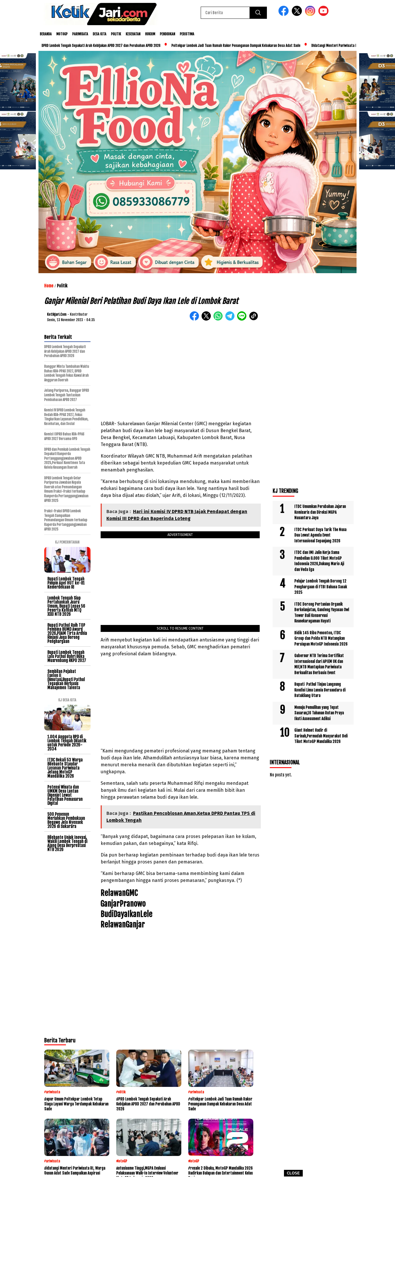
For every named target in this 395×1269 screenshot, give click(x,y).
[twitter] (298, 14)
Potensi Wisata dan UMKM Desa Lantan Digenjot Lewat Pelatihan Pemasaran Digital (65, 795)
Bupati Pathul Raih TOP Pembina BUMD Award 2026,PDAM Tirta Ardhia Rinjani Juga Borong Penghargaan (67, 633)
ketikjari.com (57, 314)
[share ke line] (243, 319)
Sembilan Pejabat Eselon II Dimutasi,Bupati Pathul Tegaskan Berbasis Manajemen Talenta (66, 679)
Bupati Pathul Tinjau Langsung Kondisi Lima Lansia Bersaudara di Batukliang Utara (320, 690)
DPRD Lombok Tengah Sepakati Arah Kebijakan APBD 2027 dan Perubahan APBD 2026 (66, 45)
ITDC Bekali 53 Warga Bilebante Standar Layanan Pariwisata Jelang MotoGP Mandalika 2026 (65, 767)
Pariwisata (80, 34)
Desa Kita (99, 34)
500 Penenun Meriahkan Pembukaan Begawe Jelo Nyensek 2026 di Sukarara (66, 820)
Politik (116, 34)
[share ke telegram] (231, 319)
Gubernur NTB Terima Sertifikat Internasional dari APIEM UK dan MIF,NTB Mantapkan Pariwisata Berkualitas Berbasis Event (319, 664)
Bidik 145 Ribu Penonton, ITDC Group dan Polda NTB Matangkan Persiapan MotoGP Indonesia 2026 (321, 638)
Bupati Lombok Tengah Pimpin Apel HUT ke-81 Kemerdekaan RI (66, 582)
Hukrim (150, 34)
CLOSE (293, 1173)
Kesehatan (133, 34)
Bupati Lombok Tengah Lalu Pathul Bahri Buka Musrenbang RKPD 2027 (66, 656)
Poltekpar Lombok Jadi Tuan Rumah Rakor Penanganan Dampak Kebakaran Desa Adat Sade (201, 45)
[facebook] (284, 14)
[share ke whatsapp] (219, 319)
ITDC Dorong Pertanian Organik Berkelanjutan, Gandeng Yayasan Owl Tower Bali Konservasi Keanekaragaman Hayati (321, 613)
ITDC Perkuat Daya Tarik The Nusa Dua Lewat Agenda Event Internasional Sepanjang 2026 (320, 535)
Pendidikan (167, 34)
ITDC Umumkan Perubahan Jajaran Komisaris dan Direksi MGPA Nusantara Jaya (320, 512)
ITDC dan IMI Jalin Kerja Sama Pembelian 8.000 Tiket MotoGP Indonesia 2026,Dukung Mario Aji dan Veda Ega (319, 561)
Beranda (46, 34)
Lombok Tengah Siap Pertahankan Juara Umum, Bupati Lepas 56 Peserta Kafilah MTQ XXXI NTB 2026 (66, 606)
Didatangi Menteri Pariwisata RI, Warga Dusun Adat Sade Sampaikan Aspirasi (332, 45)
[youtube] (324, 14)
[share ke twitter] (207, 319)
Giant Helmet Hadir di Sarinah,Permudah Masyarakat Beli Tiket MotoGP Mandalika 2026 (321, 736)
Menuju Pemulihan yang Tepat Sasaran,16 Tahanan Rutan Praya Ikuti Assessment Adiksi (319, 713)
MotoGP (62, 34)
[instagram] (311, 14)
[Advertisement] (197, 1224)
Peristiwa (187, 34)
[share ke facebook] (196, 319)
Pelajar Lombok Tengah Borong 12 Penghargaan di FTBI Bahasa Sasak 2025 (320, 587)
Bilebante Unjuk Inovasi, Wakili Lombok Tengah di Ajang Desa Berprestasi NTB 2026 (67, 843)
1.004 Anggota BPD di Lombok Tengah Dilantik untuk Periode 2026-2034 (66, 742)
